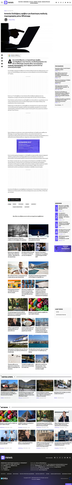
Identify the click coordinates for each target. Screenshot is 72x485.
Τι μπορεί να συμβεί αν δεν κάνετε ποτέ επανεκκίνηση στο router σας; (28, 366)
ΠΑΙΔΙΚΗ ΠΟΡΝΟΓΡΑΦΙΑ (17, 206)
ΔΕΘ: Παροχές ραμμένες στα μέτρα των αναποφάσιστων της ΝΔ (64, 237)
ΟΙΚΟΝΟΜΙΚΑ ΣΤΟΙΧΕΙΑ (66, 473)
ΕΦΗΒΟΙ (27, 204)
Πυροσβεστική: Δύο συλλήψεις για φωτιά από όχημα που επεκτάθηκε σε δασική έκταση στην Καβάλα (8, 393)
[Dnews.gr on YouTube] (68, 2)
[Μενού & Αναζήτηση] (2, 2)
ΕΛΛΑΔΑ (31, 1)
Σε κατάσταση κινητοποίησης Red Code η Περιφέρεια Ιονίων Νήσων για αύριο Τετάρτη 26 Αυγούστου (63, 444)
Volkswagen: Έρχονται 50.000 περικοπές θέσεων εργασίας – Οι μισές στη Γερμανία (62, 87)
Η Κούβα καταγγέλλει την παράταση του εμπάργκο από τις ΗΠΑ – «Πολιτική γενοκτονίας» (62, 100)
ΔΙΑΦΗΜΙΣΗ (9, 473)
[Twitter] (2, 58)
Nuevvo (38, 479)
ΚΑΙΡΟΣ (57, 311)
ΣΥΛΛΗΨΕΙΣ (21, 204)
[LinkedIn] (2, 61)
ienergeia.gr (20, 427)
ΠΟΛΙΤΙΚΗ (20, 1)
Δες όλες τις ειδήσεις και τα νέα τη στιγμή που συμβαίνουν (28, 216)
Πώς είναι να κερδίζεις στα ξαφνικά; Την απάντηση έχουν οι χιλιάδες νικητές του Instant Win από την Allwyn (28, 292)
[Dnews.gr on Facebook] (56, 2)
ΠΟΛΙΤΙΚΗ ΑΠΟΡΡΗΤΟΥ (39, 473)
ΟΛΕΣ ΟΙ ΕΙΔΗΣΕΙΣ (49, 457)
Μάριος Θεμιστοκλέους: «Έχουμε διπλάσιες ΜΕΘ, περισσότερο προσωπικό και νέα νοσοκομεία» (62, 424)
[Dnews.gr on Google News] (65, 2)
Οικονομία (61, 233)
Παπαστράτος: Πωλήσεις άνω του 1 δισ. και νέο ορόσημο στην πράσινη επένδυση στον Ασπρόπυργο (18, 350)
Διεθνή (5, 10)
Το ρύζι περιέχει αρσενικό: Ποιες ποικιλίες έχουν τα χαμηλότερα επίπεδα (28, 329)
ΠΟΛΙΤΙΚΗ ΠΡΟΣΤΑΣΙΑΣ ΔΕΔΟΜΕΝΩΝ (27, 473)
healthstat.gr (2, 427)
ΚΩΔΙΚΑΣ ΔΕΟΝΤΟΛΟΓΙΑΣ (56, 473)
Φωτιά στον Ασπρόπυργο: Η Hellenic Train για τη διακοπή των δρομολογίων (62, 81)
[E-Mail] (2, 64)
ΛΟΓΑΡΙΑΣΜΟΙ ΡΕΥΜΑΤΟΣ (61, 314)
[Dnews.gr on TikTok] (63, 2)
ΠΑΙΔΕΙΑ (40, 1)
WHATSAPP (27, 206)
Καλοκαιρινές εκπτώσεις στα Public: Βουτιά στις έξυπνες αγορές (13, 291)
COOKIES (47, 473)
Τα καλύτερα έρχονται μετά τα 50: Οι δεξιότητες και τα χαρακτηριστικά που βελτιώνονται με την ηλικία (17, 314)
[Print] (2, 66)
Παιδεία (60, 219)
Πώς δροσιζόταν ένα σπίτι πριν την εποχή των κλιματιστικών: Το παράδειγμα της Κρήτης (38, 350)
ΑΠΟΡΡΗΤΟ (69, 484)
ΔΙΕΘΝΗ (35, 1)
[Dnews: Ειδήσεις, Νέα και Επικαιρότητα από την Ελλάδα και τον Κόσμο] (8, 2)
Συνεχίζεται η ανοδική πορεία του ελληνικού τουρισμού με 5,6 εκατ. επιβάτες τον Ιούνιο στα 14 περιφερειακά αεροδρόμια (41, 292)
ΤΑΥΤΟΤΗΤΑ (3, 473)
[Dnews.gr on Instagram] (61, 2)
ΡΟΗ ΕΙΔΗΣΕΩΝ (59, 66)
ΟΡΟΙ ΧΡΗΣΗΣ (15, 473)
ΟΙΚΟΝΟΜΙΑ (26, 1)
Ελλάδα (56, 70)
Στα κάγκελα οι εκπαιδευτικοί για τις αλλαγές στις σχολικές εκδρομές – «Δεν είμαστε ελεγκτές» (64, 216)
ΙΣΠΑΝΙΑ (14, 204)
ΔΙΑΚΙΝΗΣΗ (33, 204)
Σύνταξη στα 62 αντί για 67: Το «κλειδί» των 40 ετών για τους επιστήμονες (28, 254)
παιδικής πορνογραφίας (15, 65)
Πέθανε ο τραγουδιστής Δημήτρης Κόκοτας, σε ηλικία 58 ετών (13, 329)
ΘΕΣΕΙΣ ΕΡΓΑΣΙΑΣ (46, 1)
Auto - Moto (57, 89)
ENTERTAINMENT (34, 3)
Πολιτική (60, 240)
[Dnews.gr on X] (58, 2)
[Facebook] (2, 55)
